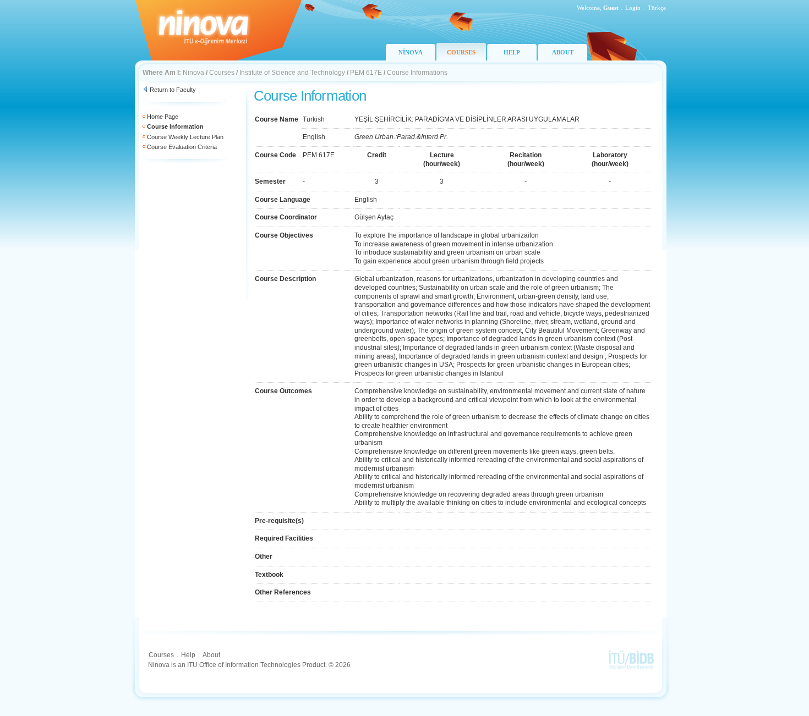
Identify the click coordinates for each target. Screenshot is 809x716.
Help (188, 655)
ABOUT (562, 52)
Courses (221, 72)
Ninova (193, 72)
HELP (512, 52)
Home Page (162, 116)
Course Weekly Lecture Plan (185, 137)
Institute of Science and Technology (292, 72)
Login (633, 7)
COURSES (461, 52)
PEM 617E (366, 72)
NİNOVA (410, 52)
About (211, 655)
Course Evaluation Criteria (182, 147)
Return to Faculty (173, 89)
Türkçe (657, 7)
